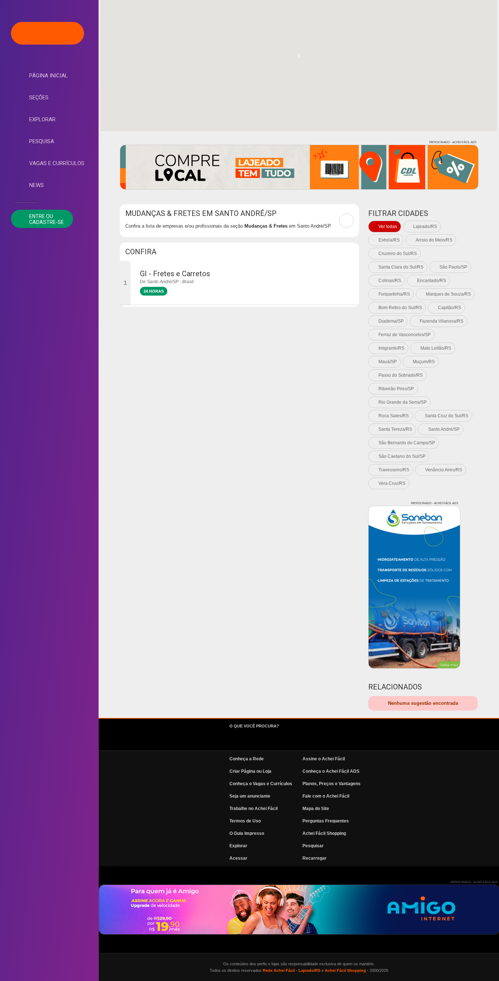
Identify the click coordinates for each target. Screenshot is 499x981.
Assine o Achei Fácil (323, 758)
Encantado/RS (431, 280)
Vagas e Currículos (56, 163)
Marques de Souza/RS (448, 294)
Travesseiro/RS (393, 469)
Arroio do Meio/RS (434, 240)
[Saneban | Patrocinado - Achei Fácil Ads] (414, 587)
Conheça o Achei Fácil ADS (330, 771)
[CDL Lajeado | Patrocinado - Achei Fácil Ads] (299, 167)
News (36, 185)
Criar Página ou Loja (250, 771)
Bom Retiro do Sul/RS (400, 307)
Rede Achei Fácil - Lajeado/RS (291, 970)
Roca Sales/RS (393, 415)
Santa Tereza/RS (395, 429)
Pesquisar (313, 845)
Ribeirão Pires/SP (396, 388)
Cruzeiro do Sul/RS (397, 253)
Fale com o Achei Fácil (325, 796)
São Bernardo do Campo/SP (406, 442)
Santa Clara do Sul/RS (400, 267)
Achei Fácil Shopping (324, 833)
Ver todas (387, 226)
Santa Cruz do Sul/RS (446, 415)
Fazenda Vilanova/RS (441, 321)
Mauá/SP (387, 361)
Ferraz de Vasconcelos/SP (404, 334)
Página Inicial (48, 75)
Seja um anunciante (249, 796)
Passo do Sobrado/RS (400, 375)
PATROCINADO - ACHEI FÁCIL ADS (452, 142)
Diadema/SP (391, 321)
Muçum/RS (424, 361)
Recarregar (314, 858)
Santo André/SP (444, 429)
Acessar (238, 858)
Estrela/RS (389, 240)
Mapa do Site (315, 808)
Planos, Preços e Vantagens (331, 783)
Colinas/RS (389, 280)
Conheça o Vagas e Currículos (260, 783)
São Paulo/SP (453, 267)
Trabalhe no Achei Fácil (253, 808)
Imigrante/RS (391, 348)
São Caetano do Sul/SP (402, 456)
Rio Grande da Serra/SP (402, 402)
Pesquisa (41, 141)
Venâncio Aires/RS (443, 469)
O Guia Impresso (246, 833)
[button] (298, 58)
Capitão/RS (449, 307)
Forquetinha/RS (394, 294)
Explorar (42, 119)
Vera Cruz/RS (391, 483)
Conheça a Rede (246, 758)
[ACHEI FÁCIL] (47, 33)
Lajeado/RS (425, 226)
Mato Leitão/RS (435, 348)
